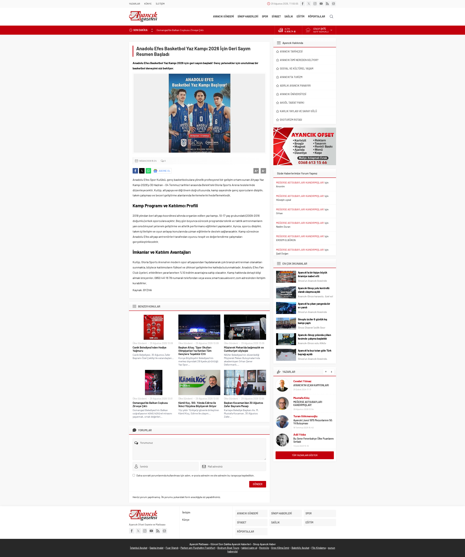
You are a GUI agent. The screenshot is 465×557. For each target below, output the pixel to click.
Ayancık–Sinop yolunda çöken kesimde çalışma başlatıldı (314, 336)
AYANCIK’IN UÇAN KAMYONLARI (311, 385)
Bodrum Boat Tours (228, 547)
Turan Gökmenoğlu (305, 416)
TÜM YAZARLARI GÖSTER (305, 455)
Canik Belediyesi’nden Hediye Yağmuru (149, 349)
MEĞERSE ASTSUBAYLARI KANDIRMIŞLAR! (300, 182)
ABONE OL (164, 170)
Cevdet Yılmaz (302, 381)
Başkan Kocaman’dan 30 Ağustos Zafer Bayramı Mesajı (243, 404)
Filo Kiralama (319, 547)
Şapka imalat (156, 547)
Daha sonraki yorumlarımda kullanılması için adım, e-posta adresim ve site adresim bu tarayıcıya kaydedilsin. (195, 475)
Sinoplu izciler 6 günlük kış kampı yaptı (312, 321)
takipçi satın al (249, 547)
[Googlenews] (333, 3)
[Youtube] (321, 3)
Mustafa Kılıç (301, 397)
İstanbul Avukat (138, 547)
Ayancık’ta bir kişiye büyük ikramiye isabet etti (312, 274)
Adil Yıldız (299, 434)
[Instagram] (315, 3)
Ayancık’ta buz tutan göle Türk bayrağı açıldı (314, 352)
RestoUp (264, 547)
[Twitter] (308, 3)
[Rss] (327, 3)
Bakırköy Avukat (300, 547)
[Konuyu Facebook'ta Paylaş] (135, 171)
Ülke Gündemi (140, 343)
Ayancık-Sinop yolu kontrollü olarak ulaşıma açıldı (313, 290)
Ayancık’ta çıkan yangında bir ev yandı (314, 305)
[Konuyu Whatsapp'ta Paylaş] (148, 171)
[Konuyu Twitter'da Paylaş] (142, 171)
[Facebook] (302, 3)
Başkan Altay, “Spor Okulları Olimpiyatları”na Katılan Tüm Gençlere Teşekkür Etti (194, 351)
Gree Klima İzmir (280, 547)
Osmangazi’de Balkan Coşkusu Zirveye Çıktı (180, 30)
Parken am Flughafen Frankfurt (198, 547)
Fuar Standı (172, 547)
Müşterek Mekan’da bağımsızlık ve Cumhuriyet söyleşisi (244, 349)
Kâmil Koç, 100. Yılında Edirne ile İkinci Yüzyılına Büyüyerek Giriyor (197, 404)
